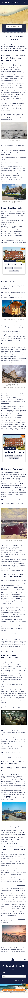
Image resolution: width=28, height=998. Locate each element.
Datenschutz (23, 982)
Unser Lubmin (11, 2)
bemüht (8, 796)
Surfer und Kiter (8, 865)
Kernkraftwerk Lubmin (7, 781)
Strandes (3, 568)
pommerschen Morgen (7, 96)
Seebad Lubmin (21, 885)
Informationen (9, 951)
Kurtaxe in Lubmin (18, 499)
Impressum (23, 983)
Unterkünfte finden (15, 30)
